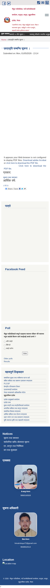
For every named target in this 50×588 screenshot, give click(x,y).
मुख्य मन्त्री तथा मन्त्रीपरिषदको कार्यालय (16, 405)
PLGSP (7, 384)
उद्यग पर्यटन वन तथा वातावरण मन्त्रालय (16, 417)
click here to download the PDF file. (22, 163)
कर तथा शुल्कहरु (10, 450)
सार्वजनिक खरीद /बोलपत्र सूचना (16, 442)
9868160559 (26, 495)
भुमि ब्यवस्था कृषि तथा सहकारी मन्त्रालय (16, 420)
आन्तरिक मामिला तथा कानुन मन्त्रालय (16, 408)
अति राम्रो (9, 341)
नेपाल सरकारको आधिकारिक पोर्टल (14, 392)
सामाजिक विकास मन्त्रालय (12, 411)
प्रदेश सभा (7, 402)
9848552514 (26, 547)
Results (7, 361)
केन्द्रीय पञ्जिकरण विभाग (12, 386)
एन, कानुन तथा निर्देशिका (13, 446)
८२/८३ (5, 185)
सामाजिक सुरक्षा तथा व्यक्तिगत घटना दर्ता (17, 378)
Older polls (8, 358)
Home (3, 40)
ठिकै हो (8, 345)
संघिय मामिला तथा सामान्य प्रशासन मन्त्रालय (18, 381)
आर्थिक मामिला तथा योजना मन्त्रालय (15, 414)
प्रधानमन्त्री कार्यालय (10, 389)
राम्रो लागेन (9, 348)
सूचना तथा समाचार (10, 177)
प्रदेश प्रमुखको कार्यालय (11, 399)
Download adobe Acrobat (34, 160)
